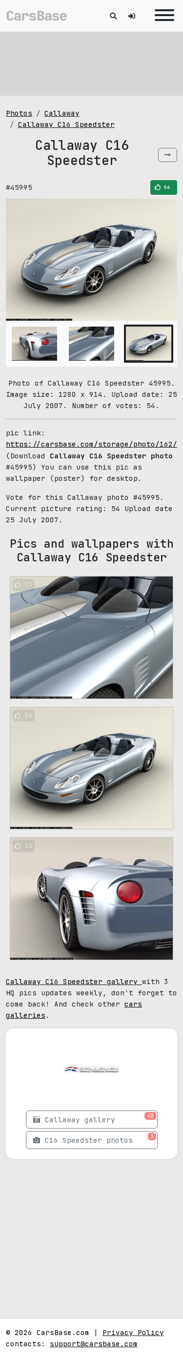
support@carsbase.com (94, 1343)
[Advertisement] (92, 63)
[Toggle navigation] (162, 16)
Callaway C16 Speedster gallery (74, 981)
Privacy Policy (133, 1332)
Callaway (62, 113)
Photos (19, 113)
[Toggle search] (113, 15)
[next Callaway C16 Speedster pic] (167, 155)
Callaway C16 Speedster (66, 124)
